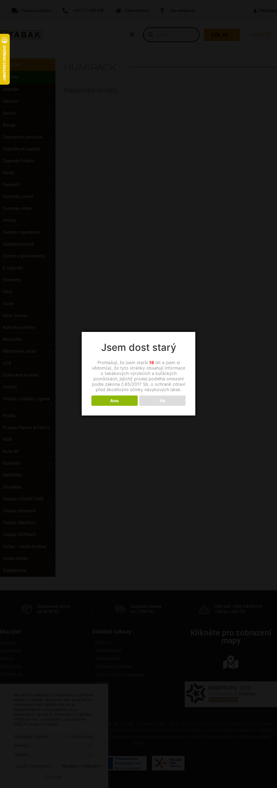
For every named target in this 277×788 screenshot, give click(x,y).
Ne (163, 400)
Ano (114, 400)
